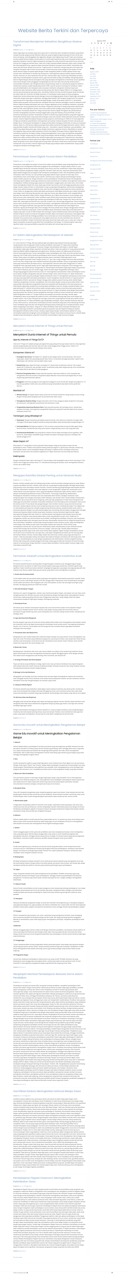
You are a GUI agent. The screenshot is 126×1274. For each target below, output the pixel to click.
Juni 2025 (93, 103)
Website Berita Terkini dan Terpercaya (63, 30)
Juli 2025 (92, 101)
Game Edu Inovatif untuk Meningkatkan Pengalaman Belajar (49, 725)
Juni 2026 (93, 76)
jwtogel (92, 295)
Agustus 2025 (94, 98)
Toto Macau (94, 144)
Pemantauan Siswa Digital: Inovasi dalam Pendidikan (45, 156)
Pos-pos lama (17, 1257)
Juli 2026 (92, 74)
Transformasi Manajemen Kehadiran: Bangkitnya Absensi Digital (100, 115)
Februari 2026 (94, 85)
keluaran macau (95, 291)
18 (94, 53)
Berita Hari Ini (22, 149)
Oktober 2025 (94, 94)
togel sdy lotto (94, 282)
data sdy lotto (94, 287)
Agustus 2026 (94, 72)
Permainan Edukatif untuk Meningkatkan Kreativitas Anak (47, 556)
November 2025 (95, 92)
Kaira (24, 1272)
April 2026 (93, 81)
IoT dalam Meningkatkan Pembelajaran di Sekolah (43, 235)
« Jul (91, 62)
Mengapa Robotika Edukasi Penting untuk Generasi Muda (47, 475)
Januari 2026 (94, 87)
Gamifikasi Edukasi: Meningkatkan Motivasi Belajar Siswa (47, 1091)
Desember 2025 (95, 90)
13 (100, 50)
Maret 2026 (93, 83)
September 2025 (95, 96)
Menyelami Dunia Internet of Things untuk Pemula (43, 326)
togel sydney (94, 299)
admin (32, 50)
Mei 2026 (93, 78)
